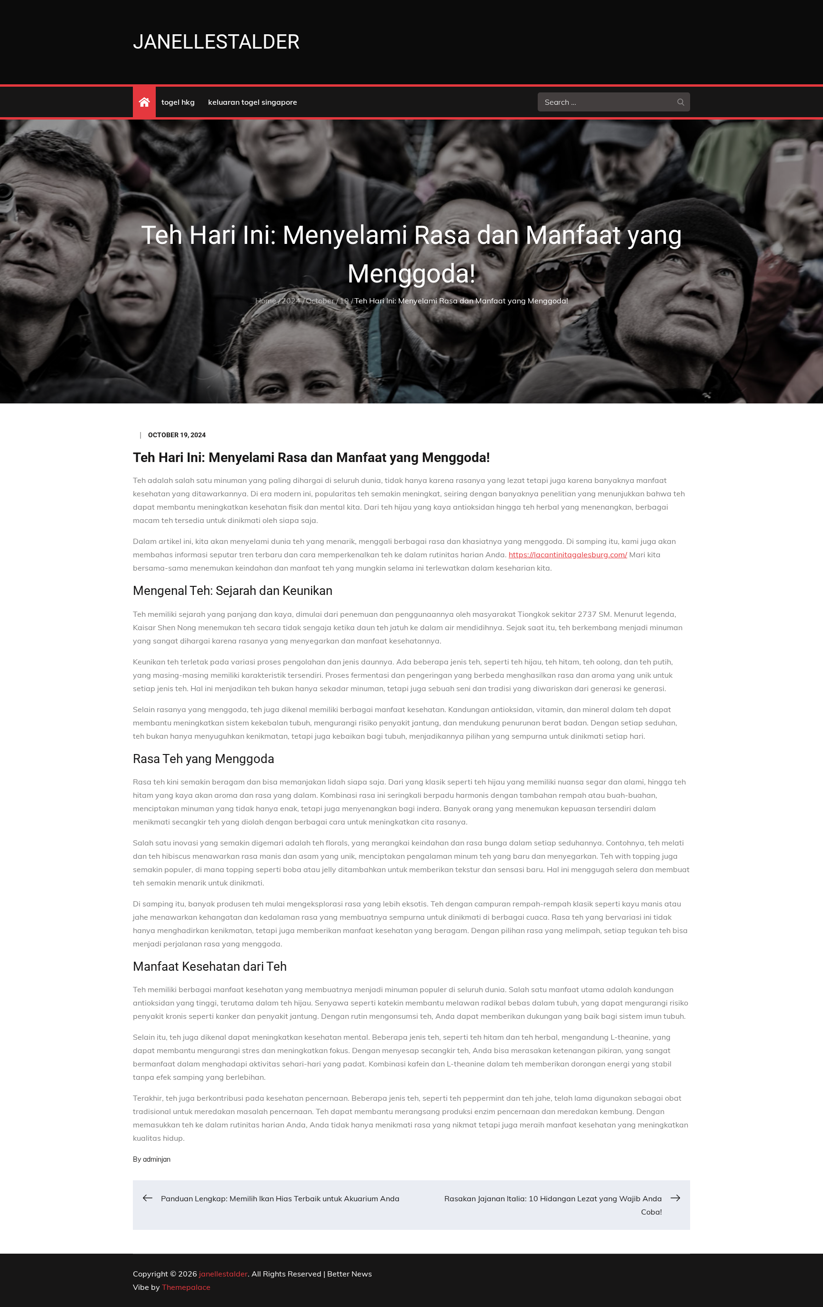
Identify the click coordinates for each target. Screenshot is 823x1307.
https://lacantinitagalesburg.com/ (568, 554)
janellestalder (216, 41)
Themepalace (186, 1287)
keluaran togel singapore (252, 102)
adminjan (157, 1159)
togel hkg (178, 102)
